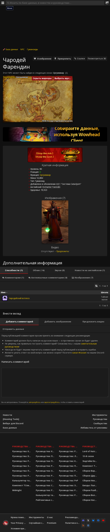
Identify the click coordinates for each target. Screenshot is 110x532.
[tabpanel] (55, 295)
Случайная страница (37, 523)
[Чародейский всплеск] (5, 298)
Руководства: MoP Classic (45, 446)
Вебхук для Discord (13, 423)
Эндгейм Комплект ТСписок (90, 461)
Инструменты (99, 415)
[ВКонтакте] (88, 525)
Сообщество (100, 423)
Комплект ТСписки (22, 485)
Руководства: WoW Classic (69, 446)
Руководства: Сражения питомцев (45, 480)
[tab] (14, 270)
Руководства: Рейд (22, 475)
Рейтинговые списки (45, 500)
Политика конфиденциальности (73, 523)
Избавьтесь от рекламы (94, 427)
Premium (51, 523)
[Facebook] (98, 520)
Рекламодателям (73, 517)
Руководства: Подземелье (45, 461)
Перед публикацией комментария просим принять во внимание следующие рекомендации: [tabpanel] (53, 368)
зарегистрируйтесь (52, 402)
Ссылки (81, 58)
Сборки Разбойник (90, 490)
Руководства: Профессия (22, 470)
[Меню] (3, 3)
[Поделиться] (107, 3)
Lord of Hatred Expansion (90, 451)
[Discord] (83, 520)
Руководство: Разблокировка (69, 451)
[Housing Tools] (11, 419)
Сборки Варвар (90, 470)
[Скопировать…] (96, 286)
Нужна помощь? (19, 517)
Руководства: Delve (22, 456)
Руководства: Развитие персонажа (22, 461)
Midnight (17, 490)
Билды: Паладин (90, 485)
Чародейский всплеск (19, 298)
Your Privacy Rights (19, 523)
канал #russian (79, 352)
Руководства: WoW (22, 446)
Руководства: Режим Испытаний (45, 490)
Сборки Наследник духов (90, 500)
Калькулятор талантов (22, 480)
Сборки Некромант (90, 480)
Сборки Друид (90, 475)
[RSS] (83, 525)
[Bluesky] (93, 520)
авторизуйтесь (35, 402)
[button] (40, 98)
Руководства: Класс (22, 451)
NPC (22, 49)
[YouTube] (103, 520)
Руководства (100, 419)
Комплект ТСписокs (90, 466)
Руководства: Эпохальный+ (22, 466)
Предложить (62, 251)
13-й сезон (88, 456)
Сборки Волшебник (90, 495)
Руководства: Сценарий (45, 485)
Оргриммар (58, 72)
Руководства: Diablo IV (90, 446)
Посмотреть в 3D (97, 58)
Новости (7, 415)
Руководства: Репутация (45, 475)
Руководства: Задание (45, 470)
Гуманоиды (32, 49)
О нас (50, 517)
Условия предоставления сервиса (19, 528)
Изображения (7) (55, 198)
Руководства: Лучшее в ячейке (69, 456)
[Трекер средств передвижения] (55, 134)
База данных (12, 49)
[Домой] (6, 525)
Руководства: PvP (68, 480)
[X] (88, 520)
